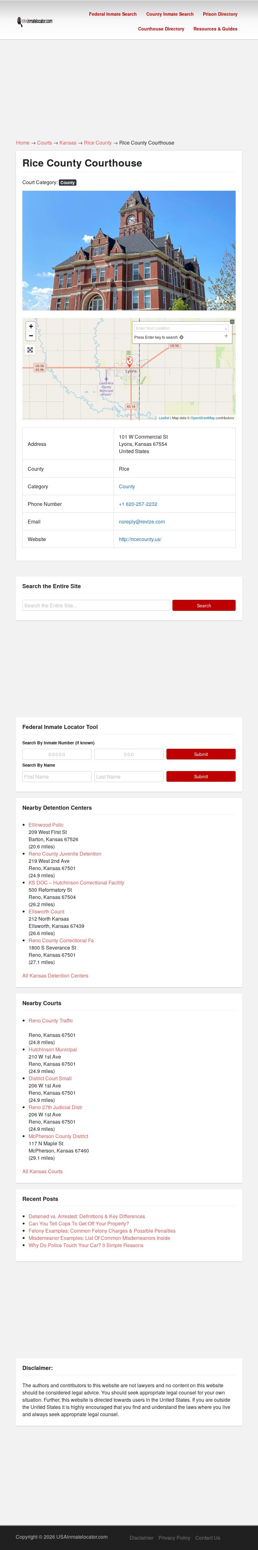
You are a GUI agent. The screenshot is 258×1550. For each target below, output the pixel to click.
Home (23, 142)
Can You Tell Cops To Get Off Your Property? (79, 1223)
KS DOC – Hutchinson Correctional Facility (76, 882)
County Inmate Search (170, 14)
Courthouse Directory (161, 28)
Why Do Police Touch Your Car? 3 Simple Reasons (86, 1245)
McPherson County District (58, 1136)
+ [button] (31, 326)
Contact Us (207, 1537)
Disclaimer (142, 1537)
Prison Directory (220, 14)
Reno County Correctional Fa (61, 940)
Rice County (98, 142)
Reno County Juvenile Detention (65, 853)
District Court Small (50, 1078)
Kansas (67, 142)
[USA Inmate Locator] (34, 23)
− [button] (31, 336)
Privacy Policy (174, 1537)
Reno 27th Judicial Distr (55, 1107)
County (67, 182)
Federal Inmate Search (113, 14)
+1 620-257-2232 (138, 503)
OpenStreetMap (203, 417)
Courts (44, 142)
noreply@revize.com (142, 521)
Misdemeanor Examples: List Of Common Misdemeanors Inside (99, 1237)
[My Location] (181, 337)
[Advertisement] (129, 86)
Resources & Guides (216, 28)
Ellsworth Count (46, 911)
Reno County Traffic (51, 1020)
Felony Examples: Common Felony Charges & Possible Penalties (102, 1230)
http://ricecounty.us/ (140, 539)
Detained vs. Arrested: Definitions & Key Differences (87, 1216)
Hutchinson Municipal (53, 1049)
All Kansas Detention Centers (55, 975)
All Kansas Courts (42, 1171)
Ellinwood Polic (46, 824)
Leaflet (164, 417)
